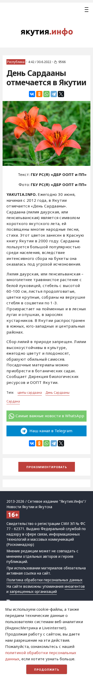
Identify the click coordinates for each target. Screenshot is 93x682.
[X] (61, 94)
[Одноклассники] (39, 94)
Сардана (13, 401)
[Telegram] (54, 94)
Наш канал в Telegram (50, 430)
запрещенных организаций (33, 591)
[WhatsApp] (46, 94)
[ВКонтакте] (32, 94)
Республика (16, 62)
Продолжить (46, 669)
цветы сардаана (30, 392)
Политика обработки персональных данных (44, 580)
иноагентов (75, 586)
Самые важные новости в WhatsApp (50, 415)
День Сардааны (57, 392)
